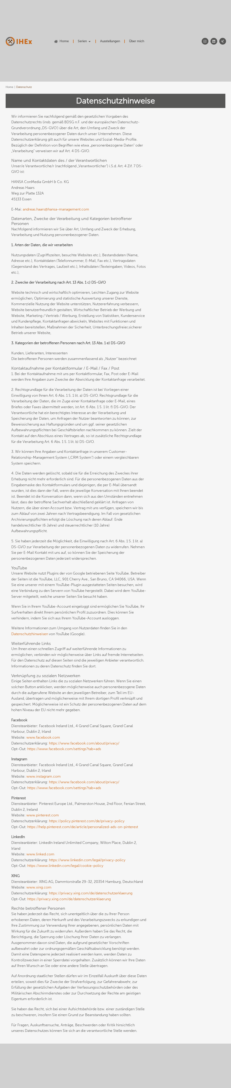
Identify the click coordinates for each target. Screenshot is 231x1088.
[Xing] (222, 41)
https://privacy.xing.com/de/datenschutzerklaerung (90, 893)
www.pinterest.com (42, 815)
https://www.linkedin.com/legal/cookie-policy (65, 866)
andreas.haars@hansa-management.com (56, 209)
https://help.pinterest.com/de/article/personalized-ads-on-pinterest (82, 827)
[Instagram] (205, 41)
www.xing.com (38, 887)
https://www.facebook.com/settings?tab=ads (64, 749)
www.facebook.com (43, 737)
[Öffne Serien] (89, 41)
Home (9, 87)
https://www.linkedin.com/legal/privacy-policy (87, 860)
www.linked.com (40, 854)
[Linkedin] (213, 41)
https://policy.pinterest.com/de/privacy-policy (87, 821)
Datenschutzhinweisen (29, 634)
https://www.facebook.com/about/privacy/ (84, 743)
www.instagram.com (43, 776)
